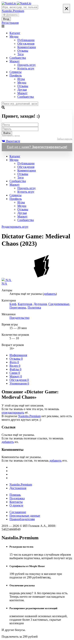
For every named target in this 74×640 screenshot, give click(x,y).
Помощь (15, 494)
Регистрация (10, 22)
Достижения (17, 488)
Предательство (19, 317)
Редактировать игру (15, 226)
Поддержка (17, 498)
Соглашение (17, 512)
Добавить (12, 14)
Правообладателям (22, 519)
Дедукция (40, 304)
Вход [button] (6, 19)
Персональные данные (24, 515)
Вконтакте (12, 141)
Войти (6, 133)
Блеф (12, 304)
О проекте (16, 505)
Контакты (16, 502)
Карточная (25, 304)
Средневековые (58, 304)
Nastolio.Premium (29, 416)
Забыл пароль (64, 138)
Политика (34, 307)
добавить (50, 293)
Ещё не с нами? (37, 147)
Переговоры (17, 307)
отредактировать (13, 412)
